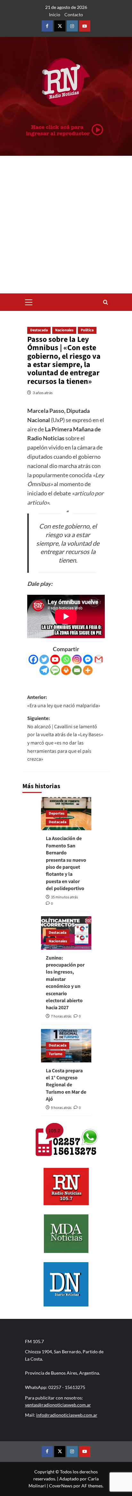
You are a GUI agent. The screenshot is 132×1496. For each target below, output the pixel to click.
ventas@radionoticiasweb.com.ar (58, 1404)
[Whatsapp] (66, 659)
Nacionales (64, 330)
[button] (28, 301)
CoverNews (60, 1485)
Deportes (56, 813)
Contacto (73, 14)
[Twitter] (44, 659)
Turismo (55, 1054)
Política (87, 330)
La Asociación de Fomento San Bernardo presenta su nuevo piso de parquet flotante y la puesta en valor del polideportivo (66, 863)
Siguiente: (65, 739)
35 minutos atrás (64, 897)
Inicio (54, 14)
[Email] (77, 670)
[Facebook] (33, 659)
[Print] (66, 670)
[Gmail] (98, 659)
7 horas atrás (61, 1016)
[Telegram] (44, 670)
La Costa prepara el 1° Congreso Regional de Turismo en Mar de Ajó (66, 1085)
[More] (88, 670)
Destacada (39, 330)
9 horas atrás (61, 1108)
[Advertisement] (66, 224)
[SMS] (55, 670)
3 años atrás (43, 392)
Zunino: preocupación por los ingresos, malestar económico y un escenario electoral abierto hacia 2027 (65, 982)
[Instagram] (77, 659)
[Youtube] (55, 659)
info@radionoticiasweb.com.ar (66, 1415)
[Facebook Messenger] (88, 659)
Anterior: (63, 701)
